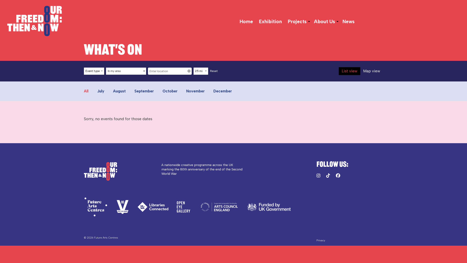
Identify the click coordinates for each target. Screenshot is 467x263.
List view (349, 71)
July (100, 91)
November (195, 91)
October (170, 91)
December (222, 91)
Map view (371, 71)
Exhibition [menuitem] (270, 21)
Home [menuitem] (246, 21)
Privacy (321, 240)
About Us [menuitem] (324, 21)
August (119, 91)
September (144, 91)
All (86, 91)
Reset (214, 71)
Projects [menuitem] (297, 21)
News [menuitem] (348, 21)
